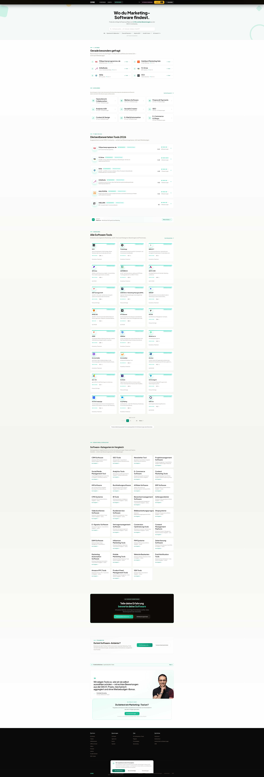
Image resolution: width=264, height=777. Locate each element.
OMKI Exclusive (93, 741)
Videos (91, 746)
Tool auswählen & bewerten (122, 616)
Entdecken (118, 2)
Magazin (135, 738)
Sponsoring (135, 743)
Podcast (92, 748)
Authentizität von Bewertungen (162, 741)
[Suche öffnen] (139, 2)
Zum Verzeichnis (168, 238)
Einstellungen (145, 770)
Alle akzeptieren (119, 770)
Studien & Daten (93, 753)
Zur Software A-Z (168, 93)
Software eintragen (131, 713)
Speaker (113, 743)
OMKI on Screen (93, 743)
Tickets (159, 2)
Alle (104, 33)
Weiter (140, 420)
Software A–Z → (156, 33)
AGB (156, 743)
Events (110, 2)
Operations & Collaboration (114, 33)
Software (114, 736)
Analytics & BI (137, 33)
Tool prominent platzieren (162, 645)
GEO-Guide (93, 756)
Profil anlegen (136, 741)
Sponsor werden (147, 2)
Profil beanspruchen (144, 645)
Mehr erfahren (166, 219)
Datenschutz (157, 738)
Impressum (157, 736)
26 (136, 420)
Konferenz (103, 2)
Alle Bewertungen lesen (142, 616)
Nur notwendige (132, 770)
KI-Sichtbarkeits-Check (138, 736)
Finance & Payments (127, 33)
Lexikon (92, 751)
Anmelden (170, 2)
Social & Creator (147, 33)
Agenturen (114, 738)
